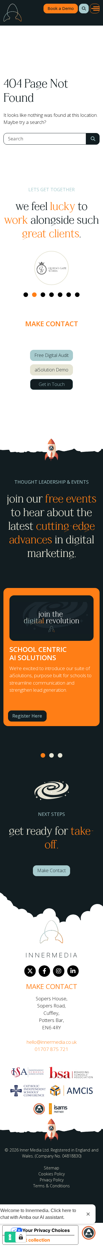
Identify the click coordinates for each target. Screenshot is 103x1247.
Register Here (27, 716)
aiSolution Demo (51, 370)
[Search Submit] (93, 139)
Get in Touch (52, 384)
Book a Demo (60, 8)
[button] (84, 8)
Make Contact (51, 870)
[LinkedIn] (73, 971)
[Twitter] (30, 971)
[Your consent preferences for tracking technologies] (20, 1237)
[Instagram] (58, 971)
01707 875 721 (51, 1049)
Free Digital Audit (51, 355)
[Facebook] (44, 971)
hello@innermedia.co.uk (52, 1042)
